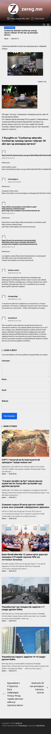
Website (5, 401)
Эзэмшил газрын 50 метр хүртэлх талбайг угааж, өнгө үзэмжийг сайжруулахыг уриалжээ (25, 505)
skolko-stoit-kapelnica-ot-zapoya (34, 308)
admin (6, 39)
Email (4, 390)
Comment (6, 361)
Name (4, 379)
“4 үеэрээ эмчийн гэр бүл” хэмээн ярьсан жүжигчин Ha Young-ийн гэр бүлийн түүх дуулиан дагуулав (22, 483)
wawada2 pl (12, 318)
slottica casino (13, 270)
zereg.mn (32, 9)
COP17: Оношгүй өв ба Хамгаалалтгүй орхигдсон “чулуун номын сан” (21, 461)
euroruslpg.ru (13, 179)
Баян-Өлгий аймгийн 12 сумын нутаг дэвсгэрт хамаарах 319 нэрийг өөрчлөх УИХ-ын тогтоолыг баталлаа (25, 557)
